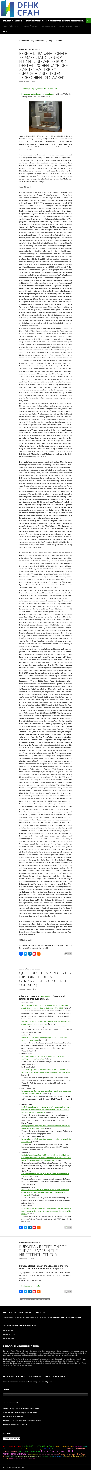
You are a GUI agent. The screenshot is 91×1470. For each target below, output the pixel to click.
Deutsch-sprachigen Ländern (12, 1446)
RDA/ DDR (10, 1456)
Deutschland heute (47, 1456)
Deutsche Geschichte (34, 1454)
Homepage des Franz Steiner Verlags (62, 1318)
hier (79, 1318)
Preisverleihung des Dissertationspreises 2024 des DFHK (23, 1409)
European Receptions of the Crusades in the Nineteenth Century (43, 1250)
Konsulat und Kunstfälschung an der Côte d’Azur (20, 1413)
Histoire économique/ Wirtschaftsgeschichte (22, 1458)
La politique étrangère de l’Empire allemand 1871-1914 (22, 1421)
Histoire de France (78, 1446)
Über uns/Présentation (10, 26)
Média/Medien (47, 1449)
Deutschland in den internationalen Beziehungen (28, 1449)
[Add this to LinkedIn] (30, 954)
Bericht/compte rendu (30, 1286)
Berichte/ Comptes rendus (29, 49)
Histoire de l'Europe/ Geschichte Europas (35, 1299)
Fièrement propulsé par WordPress (13, 1467)
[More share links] (39, 954)
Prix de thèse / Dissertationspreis (69, 26)
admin (34, 1259)
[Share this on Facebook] (21, 954)
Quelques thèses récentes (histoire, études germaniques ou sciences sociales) (45, 979)
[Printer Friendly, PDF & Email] (68, 953)
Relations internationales (59, 1449)
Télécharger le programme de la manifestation (40, 89)
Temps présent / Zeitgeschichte (29, 1451)
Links (5, 31)
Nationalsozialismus (58, 1456)
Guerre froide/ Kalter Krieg (64, 1446)
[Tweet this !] (25, 954)
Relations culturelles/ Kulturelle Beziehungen (27, 1456)
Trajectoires (46, 996)
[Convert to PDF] (34, 954)
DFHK (33, 82)
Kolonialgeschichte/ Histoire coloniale (49, 1454)
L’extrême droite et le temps (13, 1417)
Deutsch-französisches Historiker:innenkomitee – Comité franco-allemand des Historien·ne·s (44, 20)
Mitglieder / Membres (30, 26)
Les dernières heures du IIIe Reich (15, 1425)
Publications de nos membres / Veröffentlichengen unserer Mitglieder (27, 1382)
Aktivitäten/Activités (48, 26)
